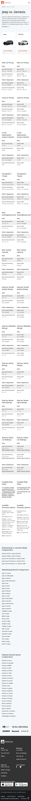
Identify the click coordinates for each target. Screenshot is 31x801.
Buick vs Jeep (6, 641)
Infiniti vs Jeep (6, 644)
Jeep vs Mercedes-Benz (9, 581)
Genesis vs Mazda (7, 691)
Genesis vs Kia (6, 686)
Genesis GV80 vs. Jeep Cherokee (11, 556)
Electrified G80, (24, 491)
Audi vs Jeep (5, 618)
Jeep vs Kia (5, 583)
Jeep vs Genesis (6, 608)
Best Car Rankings (21, 753)
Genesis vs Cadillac (7, 683)
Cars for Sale (4, 750)
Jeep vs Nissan (6, 593)
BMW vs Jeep (5, 616)
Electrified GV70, (23, 487)
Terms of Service (11, 796)
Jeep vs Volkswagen (8, 576)
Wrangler (9, 497)
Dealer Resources (21, 759)
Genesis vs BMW (6, 665)
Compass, (12, 487)
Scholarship (4, 773)
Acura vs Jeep (6, 636)
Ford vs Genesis (6, 706)
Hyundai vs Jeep (6, 634)
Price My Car (19, 756)
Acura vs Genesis (7, 701)
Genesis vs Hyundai (7, 663)
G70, (29, 491)
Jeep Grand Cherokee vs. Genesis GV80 (13, 558)
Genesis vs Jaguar (7, 688)
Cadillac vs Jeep (6, 626)
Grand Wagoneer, (7, 492)
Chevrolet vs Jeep (7, 631)
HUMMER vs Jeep (7, 611)
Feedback (3, 776)
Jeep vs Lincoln (6, 606)
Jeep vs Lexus (6, 588)
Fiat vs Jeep (5, 639)
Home (3, 6)
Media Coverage (5, 770)
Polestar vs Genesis (7, 713)
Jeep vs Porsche (6, 601)
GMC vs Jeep (5, 629)
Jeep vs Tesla (6, 596)
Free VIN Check (5, 753)
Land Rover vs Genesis (8, 711)
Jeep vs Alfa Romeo (7, 603)
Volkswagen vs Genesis (9, 716)
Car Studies (19, 750)
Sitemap (3, 796)
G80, (18, 493)
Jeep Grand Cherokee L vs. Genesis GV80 (14, 563)
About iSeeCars (5, 767)
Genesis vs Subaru (7, 696)
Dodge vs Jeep (6, 624)
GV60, (29, 487)
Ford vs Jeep (5, 613)
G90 (20, 493)
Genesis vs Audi (6, 668)
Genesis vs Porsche (7, 678)
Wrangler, (4, 497)
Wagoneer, (11, 494)
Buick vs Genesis (7, 703)
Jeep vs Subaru (6, 578)
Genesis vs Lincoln (7, 680)
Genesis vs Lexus (7, 660)
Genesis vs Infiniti (7, 670)
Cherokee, (6, 487)
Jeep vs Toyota (6, 573)
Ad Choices (24, 798)
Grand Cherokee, (6, 489)
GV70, (18, 489)
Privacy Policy (21, 796)
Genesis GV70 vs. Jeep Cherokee (11, 553)
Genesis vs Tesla (7, 673)
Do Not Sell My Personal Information (10, 798)
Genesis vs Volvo (7, 675)
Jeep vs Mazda (6, 591)
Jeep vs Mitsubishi (7, 598)
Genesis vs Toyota (7, 693)
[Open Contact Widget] (28, 798)
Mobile (3, 756)
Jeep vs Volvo (6, 586)
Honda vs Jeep (6, 621)
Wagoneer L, (5, 495)
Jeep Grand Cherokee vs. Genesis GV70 (13, 561)
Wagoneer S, (11, 495)
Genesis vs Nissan (7, 698)
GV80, (21, 489)
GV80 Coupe (26, 489)
